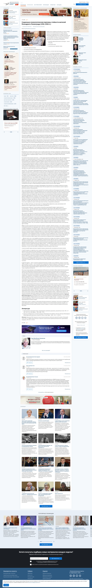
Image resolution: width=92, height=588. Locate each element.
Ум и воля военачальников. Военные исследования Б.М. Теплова (29, 446)
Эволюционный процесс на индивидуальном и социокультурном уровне (28, 528)
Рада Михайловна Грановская (29, 28)
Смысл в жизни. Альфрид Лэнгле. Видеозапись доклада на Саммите (62, 528)
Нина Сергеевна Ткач (30, 365)
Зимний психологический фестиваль (10, 575)
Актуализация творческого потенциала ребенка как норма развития (79, 529)
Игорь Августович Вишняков (82, 53)
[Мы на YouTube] (82, 318)
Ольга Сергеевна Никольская (82, 46)
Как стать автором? (46, 350)
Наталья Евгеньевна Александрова (33, 356)
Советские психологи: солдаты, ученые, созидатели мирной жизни (62, 446)
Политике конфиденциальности (34, 582)
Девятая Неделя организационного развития (80, 73)
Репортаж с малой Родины (43, 420)
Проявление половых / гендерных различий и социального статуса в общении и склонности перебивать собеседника (62, 470)
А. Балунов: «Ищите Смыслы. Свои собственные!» (10, 528)
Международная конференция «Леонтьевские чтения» (79, 259)
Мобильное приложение (47, 575)
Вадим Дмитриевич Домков (83, 60)
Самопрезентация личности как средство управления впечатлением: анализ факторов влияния (29, 470)
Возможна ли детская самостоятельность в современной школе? (10, 31)
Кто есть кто (30, 4)
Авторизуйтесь (41, 392)
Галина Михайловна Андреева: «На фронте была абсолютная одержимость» (45, 446)
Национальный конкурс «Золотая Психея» (11, 576)
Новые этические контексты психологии (9, 47)
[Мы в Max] (85, 318)
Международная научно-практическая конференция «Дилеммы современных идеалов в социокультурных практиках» (80, 212)
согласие (79, 329)
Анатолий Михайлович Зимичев (79, 19)
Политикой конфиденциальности (80, 328)
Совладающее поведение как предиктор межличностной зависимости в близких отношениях (45, 470)
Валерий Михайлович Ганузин (32, 376)
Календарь (59, 4)
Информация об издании (47, 576)
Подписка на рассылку (47, 573)
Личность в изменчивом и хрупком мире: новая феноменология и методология (45, 494)
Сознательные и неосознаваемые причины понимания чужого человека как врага (45, 529)
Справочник (52, 4)
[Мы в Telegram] (76, 318)
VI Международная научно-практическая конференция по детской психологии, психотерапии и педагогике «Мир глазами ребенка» (80, 112)
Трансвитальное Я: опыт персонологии (11, 42)
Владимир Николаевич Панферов (81, 38)
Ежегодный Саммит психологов (9, 573)
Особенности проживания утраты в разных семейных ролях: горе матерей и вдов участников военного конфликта (10, 37)
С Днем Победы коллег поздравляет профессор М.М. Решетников (62, 421)
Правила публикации (47, 578)
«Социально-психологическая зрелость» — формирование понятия (29, 494)
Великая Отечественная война (38, 26)
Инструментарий (38, 4)
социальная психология (26, 26)
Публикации (23, 4)
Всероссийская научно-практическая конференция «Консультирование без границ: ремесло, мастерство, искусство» (80, 230)
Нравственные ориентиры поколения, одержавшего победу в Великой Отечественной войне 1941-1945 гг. (29, 422)
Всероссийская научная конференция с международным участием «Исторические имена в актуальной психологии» (80, 193)
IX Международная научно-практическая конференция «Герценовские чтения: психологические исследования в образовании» (80, 121)
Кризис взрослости (59, 493)
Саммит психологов (13, 48)
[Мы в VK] (79, 318)
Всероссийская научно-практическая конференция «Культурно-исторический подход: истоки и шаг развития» (80, 239)
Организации (46, 4)
